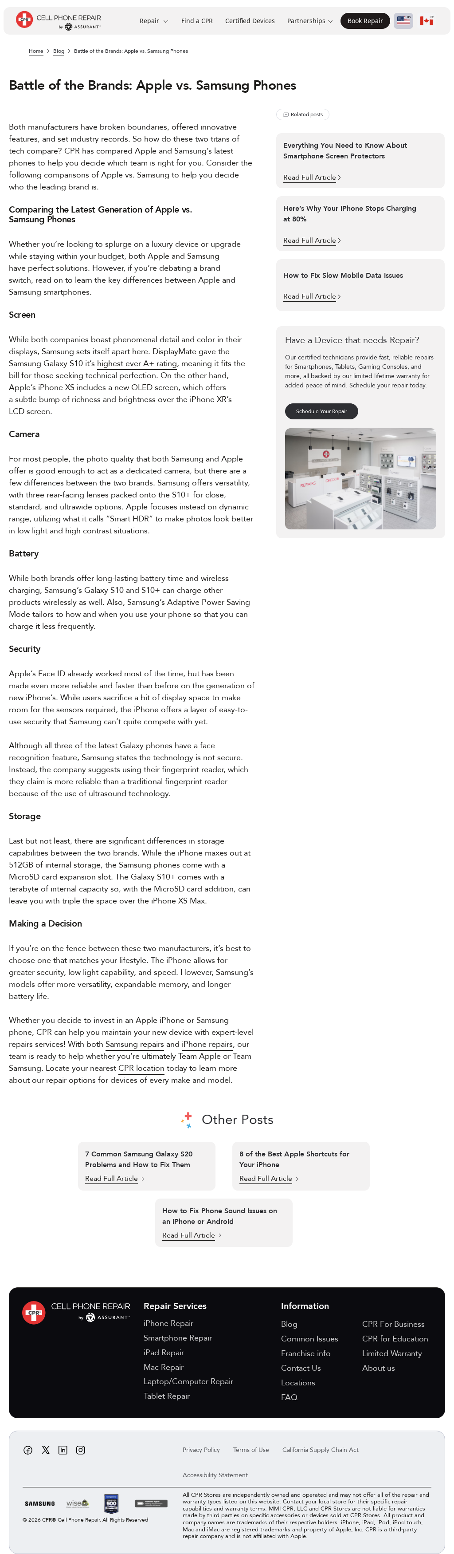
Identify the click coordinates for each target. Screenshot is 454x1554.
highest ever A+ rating (137, 363)
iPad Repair (164, 1352)
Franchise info (306, 1353)
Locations (298, 1382)
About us (378, 1368)
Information (305, 1306)
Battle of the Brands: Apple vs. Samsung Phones (131, 51)
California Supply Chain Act (320, 1450)
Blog (58, 51)
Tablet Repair (167, 1396)
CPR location (141, 1068)
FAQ (289, 1397)
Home (36, 51)
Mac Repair (164, 1367)
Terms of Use (251, 1450)
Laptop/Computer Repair (188, 1381)
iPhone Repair (168, 1323)
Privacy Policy (201, 1450)
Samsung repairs (135, 1044)
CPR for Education (395, 1339)
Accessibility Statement (215, 1475)
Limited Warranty (392, 1353)
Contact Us (301, 1368)
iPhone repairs (207, 1044)
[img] (78, 1313)
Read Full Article (111, 1179)
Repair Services (175, 1306)
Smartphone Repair (178, 1338)
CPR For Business (393, 1324)
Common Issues (309, 1339)
